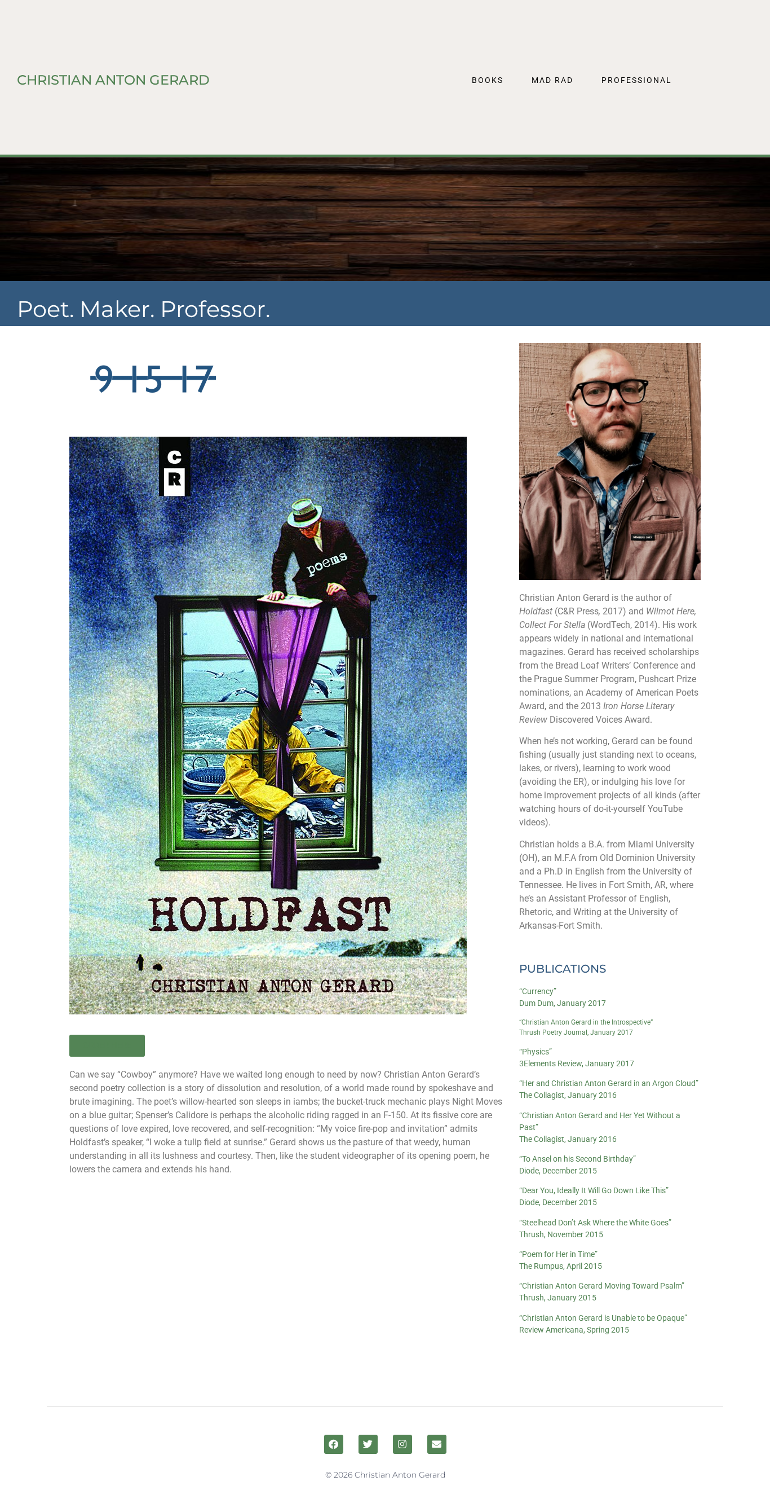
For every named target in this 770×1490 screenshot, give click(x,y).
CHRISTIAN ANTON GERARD (113, 80)
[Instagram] (402, 1444)
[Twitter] (368, 1444)
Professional (636, 80)
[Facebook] (333, 1444)
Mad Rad (552, 80)
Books (487, 80)
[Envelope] (436, 1444)
